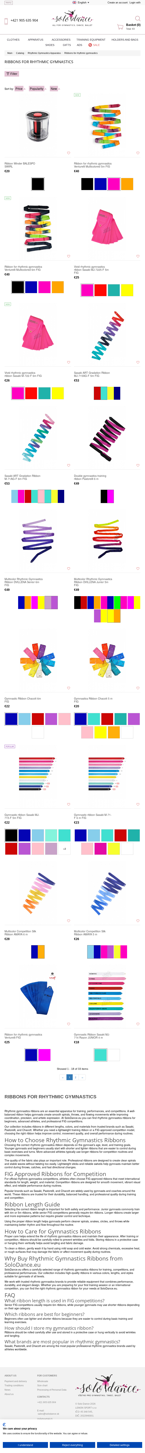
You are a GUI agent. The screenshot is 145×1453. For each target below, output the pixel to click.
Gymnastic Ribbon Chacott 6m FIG (23, 700)
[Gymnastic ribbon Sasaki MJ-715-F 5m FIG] (38, 777)
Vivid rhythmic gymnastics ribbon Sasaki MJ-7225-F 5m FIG (91, 269)
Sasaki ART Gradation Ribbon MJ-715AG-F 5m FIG (92, 374)
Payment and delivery (16, 1381)
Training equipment (91, 39)
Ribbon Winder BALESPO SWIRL (20, 165)
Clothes (13, 39)
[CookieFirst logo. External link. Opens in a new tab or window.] (4, 1424)
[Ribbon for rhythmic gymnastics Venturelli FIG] (38, 996)
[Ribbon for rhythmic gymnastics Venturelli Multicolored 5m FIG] (107, 125)
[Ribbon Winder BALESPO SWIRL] (38, 125)
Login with (135, 2)
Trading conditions (14, 1385)
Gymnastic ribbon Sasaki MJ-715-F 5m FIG (22, 816)
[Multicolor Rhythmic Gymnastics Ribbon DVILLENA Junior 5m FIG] (107, 541)
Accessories (61, 39)
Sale (96, 45)
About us (9, 1394)
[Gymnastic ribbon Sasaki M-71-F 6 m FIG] (107, 777)
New (54, 88)
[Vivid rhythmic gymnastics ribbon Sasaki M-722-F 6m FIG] (38, 334)
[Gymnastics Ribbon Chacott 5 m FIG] (107, 660)
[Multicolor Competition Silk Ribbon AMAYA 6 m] (38, 893)
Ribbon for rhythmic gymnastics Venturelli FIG (23, 1036)
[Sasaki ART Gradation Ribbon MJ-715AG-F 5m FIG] (107, 334)
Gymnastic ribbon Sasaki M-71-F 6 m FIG (93, 816)
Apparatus (36, 39)
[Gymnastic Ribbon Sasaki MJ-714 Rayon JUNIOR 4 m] (107, 996)
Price (18, 88)
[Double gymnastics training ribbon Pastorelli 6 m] (107, 437)
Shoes (50, 45)
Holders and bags (125, 39)
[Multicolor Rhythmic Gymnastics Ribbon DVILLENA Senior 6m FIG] (38, 541)
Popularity (36, 88)
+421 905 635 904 (24, 20)
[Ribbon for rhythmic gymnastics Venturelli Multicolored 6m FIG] (38, 228)
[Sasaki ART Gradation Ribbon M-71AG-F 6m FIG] (38, 437)
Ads (79, 45)
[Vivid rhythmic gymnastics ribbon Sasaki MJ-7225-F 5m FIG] (107, 228)
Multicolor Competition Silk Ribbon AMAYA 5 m (90, 933)
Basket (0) (133, 24)
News (7, 1390)
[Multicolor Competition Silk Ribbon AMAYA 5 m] (107, 893)
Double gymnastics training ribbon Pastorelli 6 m (90, 477)
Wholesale (42, 1381)
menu (9, 2)
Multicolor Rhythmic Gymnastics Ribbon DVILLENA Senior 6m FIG (24, 581)
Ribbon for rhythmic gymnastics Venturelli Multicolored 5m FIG (93, 165)
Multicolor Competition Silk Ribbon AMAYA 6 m (20, 933)
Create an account (118, 2)
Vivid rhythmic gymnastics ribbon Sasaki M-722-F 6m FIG (23, 374)
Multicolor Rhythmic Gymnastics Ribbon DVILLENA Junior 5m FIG (93, 581)
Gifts (67, 45)
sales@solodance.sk (48, 1414)
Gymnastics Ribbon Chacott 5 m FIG (93, 700)
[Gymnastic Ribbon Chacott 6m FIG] (38, 660)
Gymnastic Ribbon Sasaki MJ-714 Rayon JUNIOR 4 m (92, 1036)
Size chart (42, 1385)
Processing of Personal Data (51, 1390)
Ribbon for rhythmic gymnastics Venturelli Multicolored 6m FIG (23, 268)
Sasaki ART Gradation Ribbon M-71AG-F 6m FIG (22, 477)
